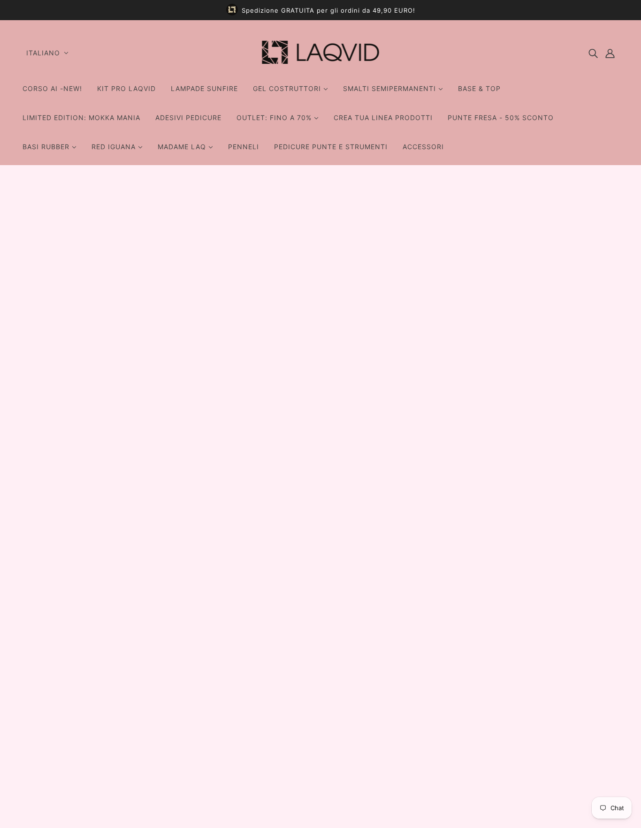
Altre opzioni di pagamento (491, 366)
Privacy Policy (303, 736)
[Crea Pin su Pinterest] (462, 515)
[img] (593, 53)
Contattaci (297, 679)
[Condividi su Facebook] (432, 515)
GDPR (288, 724)
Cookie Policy (303, 747)
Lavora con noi (304, 691)
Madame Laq (451, 248)
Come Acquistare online (320, 758)
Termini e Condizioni (314, 702)
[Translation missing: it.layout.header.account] (610, 53)
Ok (598, 708)
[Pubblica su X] (447, 515)
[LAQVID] (320, 67)
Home (437, 202)
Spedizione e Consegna (320, 713)
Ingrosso (293, 668)
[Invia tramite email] (477, 515)
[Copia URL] (492, 515)
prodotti (467, 202)
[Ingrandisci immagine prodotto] (273, 339)
